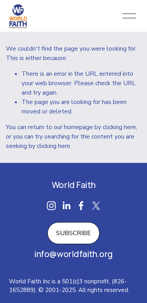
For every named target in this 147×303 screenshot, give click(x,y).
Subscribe (73, 233)
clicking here (119, 127)
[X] (96, 205)
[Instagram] (51, 205)
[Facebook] (81, 205)
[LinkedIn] (66, 205)
